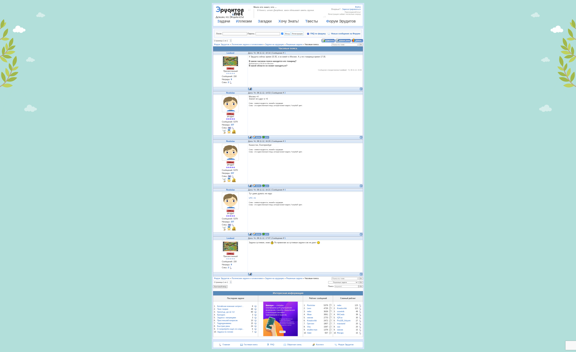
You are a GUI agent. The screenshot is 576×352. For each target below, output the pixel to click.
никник (310, 317)
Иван (309, 314)
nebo (309, 311)
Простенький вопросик (227, 320)
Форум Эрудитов (341, 21)
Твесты (311, 21)
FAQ (272, 344)
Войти (358, 7)
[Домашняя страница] (257, 137)
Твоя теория (222, 309)
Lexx (309, 308)
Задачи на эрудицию (274, 44)
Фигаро (340, 333)
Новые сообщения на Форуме (345, 34)
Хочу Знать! (288, 21)
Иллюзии (244, 21)
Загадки (265, 21)
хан (338, 327)
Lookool (230, 53)
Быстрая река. (223, 326)
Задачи (223, 21)
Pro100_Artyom (344, 320)
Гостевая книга (250, 344)
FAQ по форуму (318, 34)
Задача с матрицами (226, 317)
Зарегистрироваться (351, 9)
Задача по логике (225, 332)
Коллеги (320, 344)
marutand (341, 323)
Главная (226, 344)
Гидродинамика (224, 323)
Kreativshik (312, 320)
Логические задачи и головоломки (247, 44)
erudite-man (312, 330)
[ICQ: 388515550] (265, 137)
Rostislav (230, 93)
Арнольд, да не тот (226, 312)
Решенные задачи (294, 44)
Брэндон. (221, 315)
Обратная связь (294, 344)
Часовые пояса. (312, 44)
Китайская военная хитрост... (230, 306)
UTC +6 (252, 198)
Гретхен (310, 323)
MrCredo (340, 314)
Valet (309, 333)
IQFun (339, 317)
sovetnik (340, 311)
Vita (308, 327)
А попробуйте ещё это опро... (230, 329)
